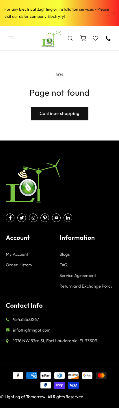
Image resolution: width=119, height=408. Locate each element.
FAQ (64, 264)
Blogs (65, 254)
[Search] (70, 38)
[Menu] (10, 38)
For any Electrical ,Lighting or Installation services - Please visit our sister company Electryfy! (56, 13)
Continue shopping (60, 113)
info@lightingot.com (32, 330)
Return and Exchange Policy (86, 286)
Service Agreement (78, 275)
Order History (19, 264)
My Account (17, 254)
